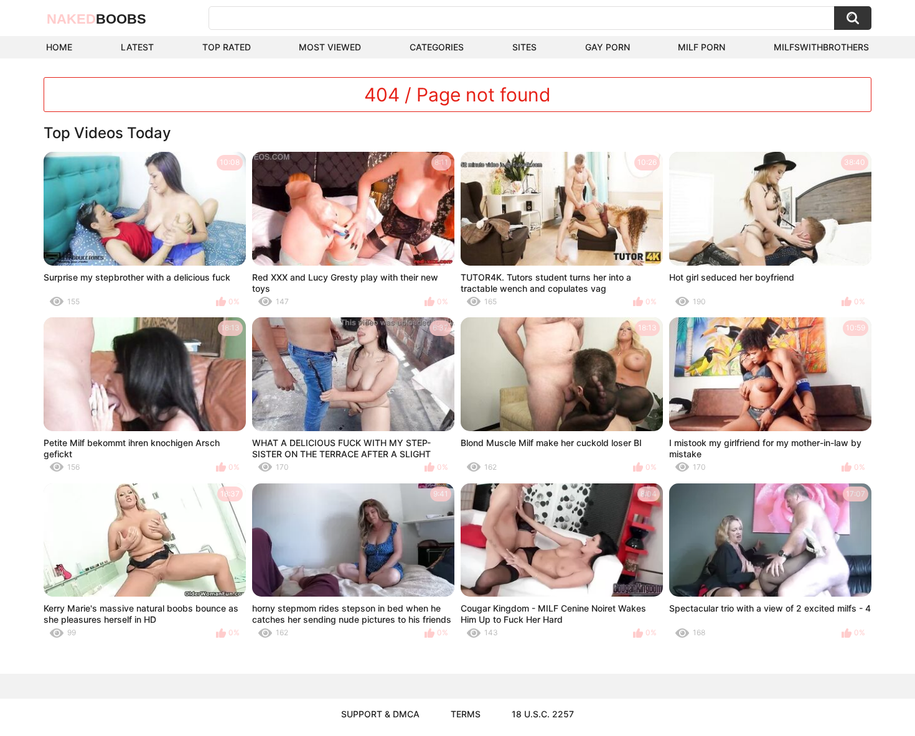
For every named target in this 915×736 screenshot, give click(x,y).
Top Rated (226, 47)
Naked (96, 19)
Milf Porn (701, 47)
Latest (137, 47)
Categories (437, 47)
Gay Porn (607, 47)
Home (59, 47)
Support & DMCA (380, 714)
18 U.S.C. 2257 (543, 714)
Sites (524, 47)
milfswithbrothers (821, 47)
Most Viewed (330, 47)
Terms (466, 714)
